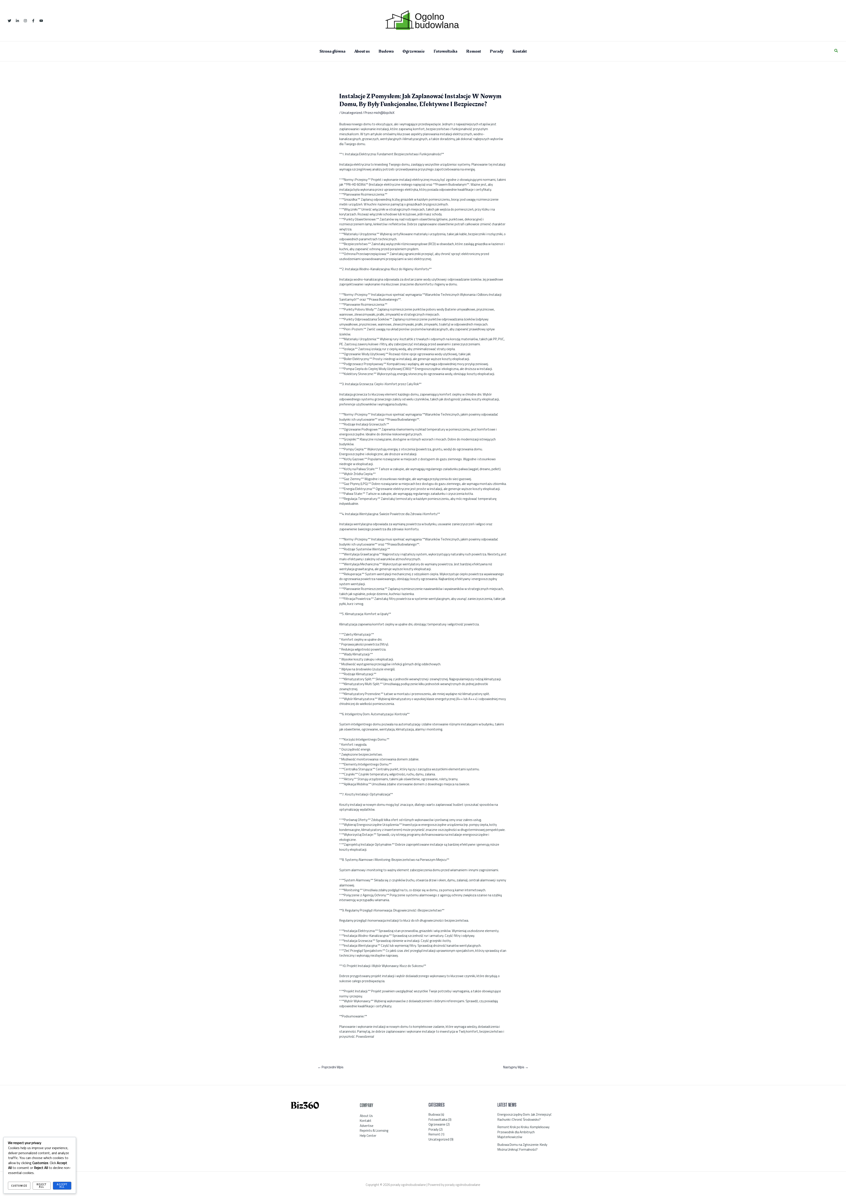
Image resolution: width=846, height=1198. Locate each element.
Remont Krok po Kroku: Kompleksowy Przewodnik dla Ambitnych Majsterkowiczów (523, 1132)
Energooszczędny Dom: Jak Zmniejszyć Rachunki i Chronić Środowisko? (524, 1117)
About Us (366, 1116)
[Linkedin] (17, 20)
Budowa (434, 1114)
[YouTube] (41, 20)
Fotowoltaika (438, 1119)
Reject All (41, 1185)
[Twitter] (9, 20)
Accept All (62, 1185)
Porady (433, 1129)
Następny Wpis (515, 1067)
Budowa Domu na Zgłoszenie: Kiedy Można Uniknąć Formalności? (522, 1147)
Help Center (368, 1135)
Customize (19, 1185)
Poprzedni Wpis (330, 1067)
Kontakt (365, 1120)
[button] (836, 51)
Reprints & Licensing (374, 1130)
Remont (434, 1134)
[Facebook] (33, 20)
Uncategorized (351, 112)
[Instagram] (25, 20)
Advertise (366, 1125)
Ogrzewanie (437, 1124)
